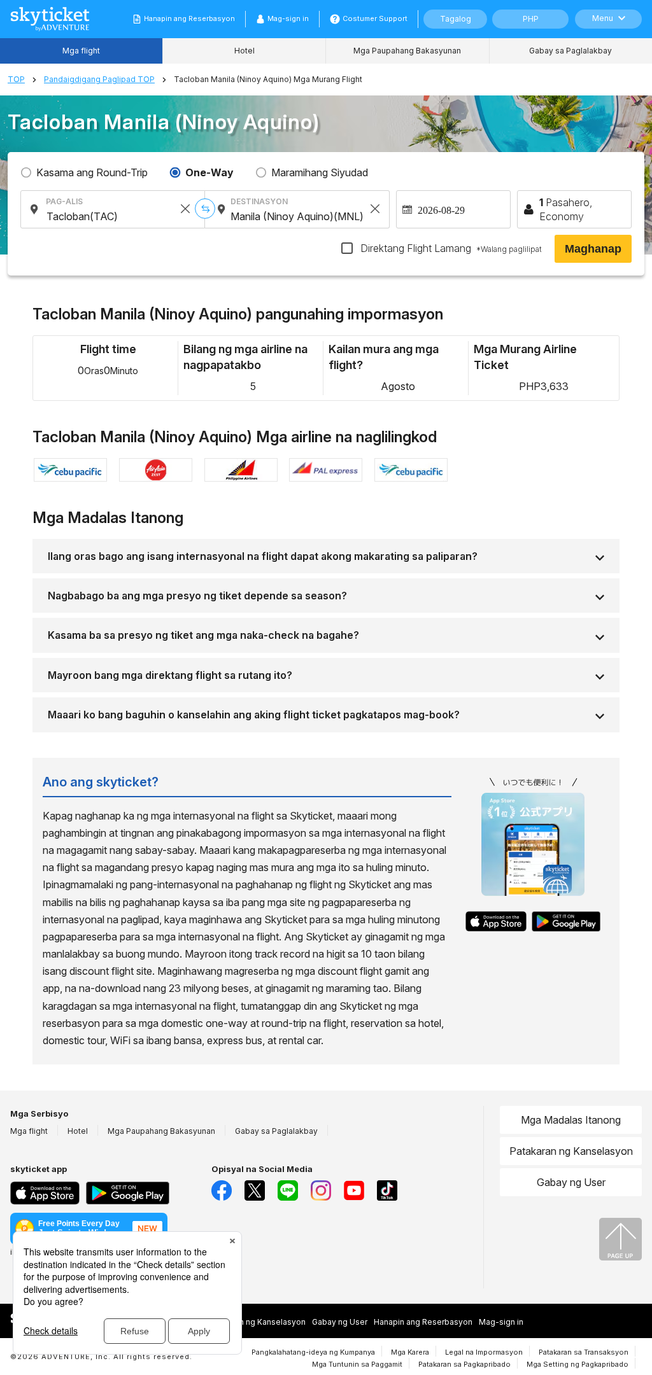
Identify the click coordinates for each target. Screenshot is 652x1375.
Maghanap (593, 248)
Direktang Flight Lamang (450, 248)
